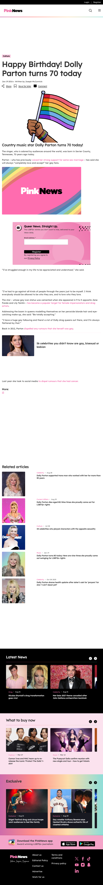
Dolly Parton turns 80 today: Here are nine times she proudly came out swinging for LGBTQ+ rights (67, 556)
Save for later (24, 86)
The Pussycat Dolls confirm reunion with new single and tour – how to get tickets (71, 759)
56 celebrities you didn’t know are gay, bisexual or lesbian (68, 345)
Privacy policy (59, 863)
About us (36, 854)
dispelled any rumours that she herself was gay (48, 328)
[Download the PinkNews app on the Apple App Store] (69, 843)
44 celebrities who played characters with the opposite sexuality (66, 529)
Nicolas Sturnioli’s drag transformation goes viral (26, 696)
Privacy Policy (34, 258)
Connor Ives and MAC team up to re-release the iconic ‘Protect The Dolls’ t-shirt (26, 761)
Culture (6, 56)
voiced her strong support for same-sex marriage (58, 160)
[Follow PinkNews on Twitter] (77, 859)
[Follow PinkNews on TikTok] (89, 859)
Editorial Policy (40, 860)
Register (97, 2)
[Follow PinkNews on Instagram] (83, 865)
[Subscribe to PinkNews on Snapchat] (89, 865)
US (3, 392)
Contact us (37, 866)
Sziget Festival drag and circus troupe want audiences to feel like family (26, 820)
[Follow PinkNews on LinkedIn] (77, 871)
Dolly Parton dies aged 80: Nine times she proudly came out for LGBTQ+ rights (66, 503)
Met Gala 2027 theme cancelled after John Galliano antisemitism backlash (70, 696)
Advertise (37, 871)
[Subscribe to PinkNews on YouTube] (77, 865)
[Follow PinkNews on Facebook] (83, 859)
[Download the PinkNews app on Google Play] (87, 843)
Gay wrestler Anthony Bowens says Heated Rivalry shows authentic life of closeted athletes (70, 822)
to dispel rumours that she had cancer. (58, 381)
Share (8, 86)
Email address (33, 238)
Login (86, 2)
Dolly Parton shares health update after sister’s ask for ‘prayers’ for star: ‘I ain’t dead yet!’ (68, 583)
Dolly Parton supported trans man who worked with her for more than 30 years (69, 476)
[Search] (90, 10)
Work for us (38, 877)
